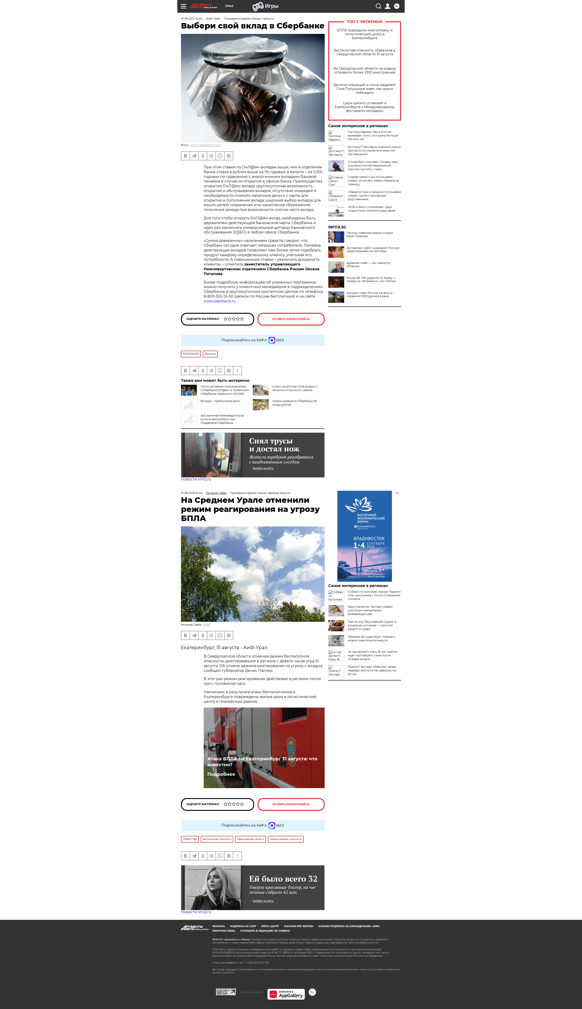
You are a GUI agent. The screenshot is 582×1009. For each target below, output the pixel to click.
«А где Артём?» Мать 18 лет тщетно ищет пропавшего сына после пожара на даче (372, 655)
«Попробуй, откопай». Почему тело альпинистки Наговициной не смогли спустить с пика (373, 165)
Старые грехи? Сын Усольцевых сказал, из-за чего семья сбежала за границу (373, 180)
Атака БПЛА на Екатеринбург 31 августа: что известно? (262, 761)
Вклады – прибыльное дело (220, 401)
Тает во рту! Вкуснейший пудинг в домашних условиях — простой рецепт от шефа (372, 625)
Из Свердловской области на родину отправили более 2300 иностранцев (364, 70)
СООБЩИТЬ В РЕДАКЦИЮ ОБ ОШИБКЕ (265, 930)
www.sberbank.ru (220, 301)
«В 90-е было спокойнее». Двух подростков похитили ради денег (372, 208)
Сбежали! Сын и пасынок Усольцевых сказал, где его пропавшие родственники (374, 195)
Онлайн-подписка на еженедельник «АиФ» (349, 926)
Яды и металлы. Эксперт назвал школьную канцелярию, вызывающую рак (370, 610)
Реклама (218, 926)
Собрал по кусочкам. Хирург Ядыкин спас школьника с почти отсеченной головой (374, 595)
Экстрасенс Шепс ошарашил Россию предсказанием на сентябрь (372, 249)
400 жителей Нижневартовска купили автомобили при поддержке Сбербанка (222, 419)
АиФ (206, 624)
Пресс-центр (270, 926)
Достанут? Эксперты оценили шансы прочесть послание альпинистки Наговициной (374, 150)
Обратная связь (223, 930)
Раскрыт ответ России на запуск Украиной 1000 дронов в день (369, 294)
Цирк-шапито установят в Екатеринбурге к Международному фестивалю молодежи (364, 107)
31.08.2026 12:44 (192, 493)
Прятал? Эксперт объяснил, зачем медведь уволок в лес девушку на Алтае (372, 670)
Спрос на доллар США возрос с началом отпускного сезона (295, 388)
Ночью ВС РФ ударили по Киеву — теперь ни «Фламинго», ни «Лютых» (371, 279)
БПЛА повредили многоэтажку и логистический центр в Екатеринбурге (365, 34)
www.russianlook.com (205, 145)
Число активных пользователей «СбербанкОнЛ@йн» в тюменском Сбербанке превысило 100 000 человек (225, 392)
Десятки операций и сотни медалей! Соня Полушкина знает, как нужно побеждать (365, 89)
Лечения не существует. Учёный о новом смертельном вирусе (371, 638)
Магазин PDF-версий (298, 926)
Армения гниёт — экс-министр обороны (368, 264)
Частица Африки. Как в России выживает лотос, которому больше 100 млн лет (373, 135)
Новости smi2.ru (196, 479)
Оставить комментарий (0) (291, 319)
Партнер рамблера (251, 992)
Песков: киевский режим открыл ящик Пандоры (369, 234)
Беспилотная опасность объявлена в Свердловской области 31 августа (364, 52)
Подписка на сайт (243, 926)
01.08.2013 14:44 (191, 18)
